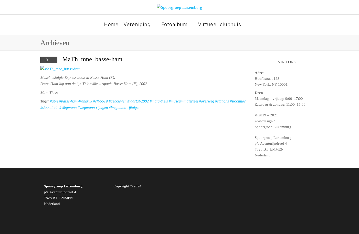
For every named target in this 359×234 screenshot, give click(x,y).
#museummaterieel (183, 101)
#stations (222, 101)
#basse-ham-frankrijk (75, 101)
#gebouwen (118, 101)
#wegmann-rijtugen (93, 107)
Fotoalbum (174, 24)
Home (111, 24)
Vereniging (137, 24)
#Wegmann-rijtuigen (124, 107)
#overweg (206, 101)
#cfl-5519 (100, 101)
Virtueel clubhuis (219, 24)
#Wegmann (68, 107)
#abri (54, 101)
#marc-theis (159, 101)
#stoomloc (238, 101)
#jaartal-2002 (138, 101)
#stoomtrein (49, 107)
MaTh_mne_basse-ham (92, 59)
